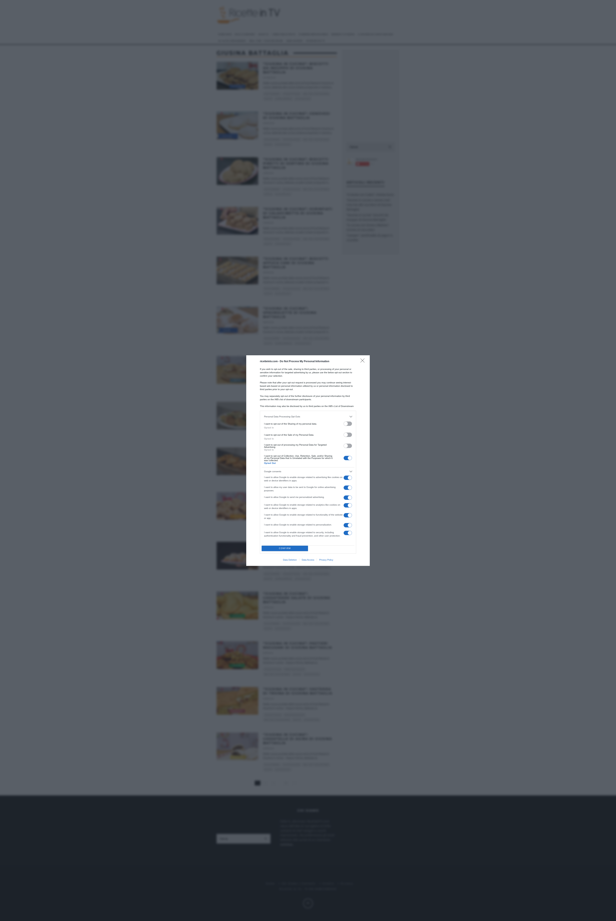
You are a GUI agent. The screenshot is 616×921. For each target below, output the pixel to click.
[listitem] (308, 416)
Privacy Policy (326, 560)
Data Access (308, 560)
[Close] (363, 361)
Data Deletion (290, 560)
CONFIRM (285, 548)
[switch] (348, 424)
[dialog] (308, 460)
